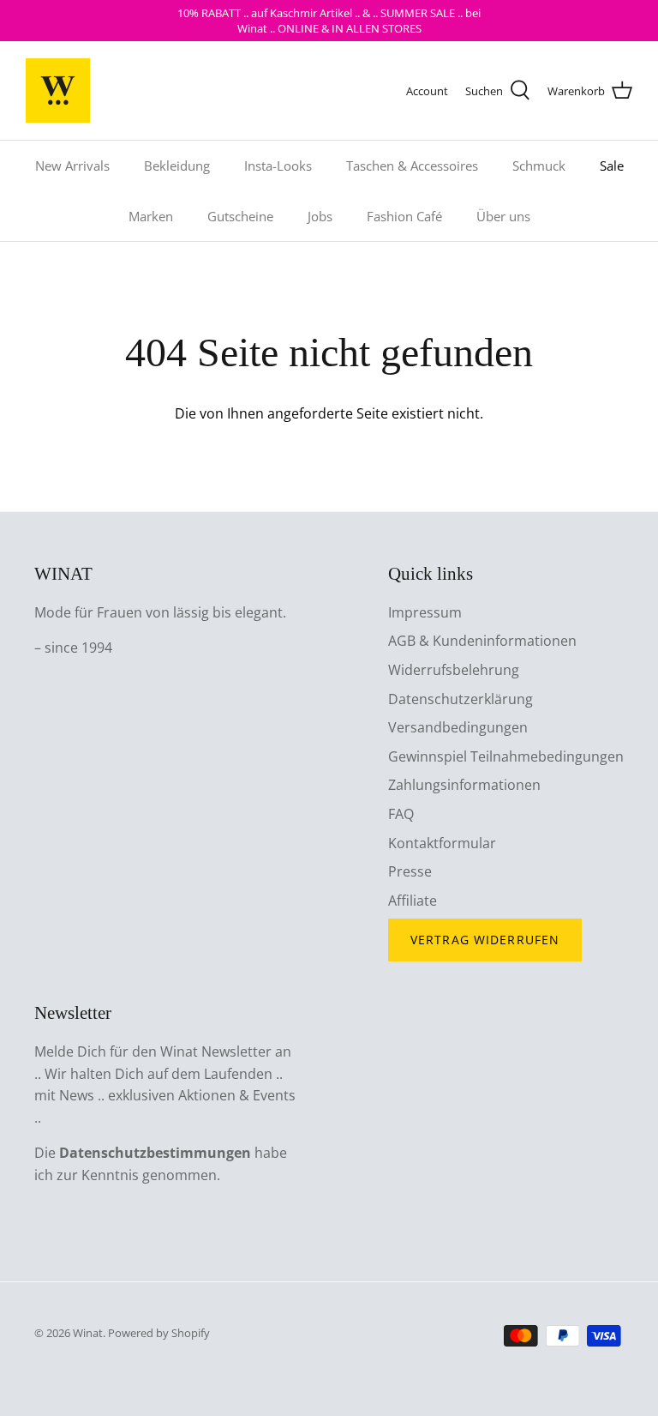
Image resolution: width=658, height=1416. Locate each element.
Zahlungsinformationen (464, 784)
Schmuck (538, 165)
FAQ (401, 813)
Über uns (503, 216)
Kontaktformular (442, 843)
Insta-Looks (278, 165)
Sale (612, 165)
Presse (410, 871)
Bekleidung (177, 165)
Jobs (320, 216)
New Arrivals (72, 165)
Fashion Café (404, 216)
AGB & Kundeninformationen (482, 640)
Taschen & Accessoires (412, 165)
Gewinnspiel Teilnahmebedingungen (506, 756)
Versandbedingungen (458, 727)
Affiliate (412, 900)
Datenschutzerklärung (460, 699)
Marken (151, 216)
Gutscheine (240, 216)
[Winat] (58, 90)
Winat (88, 1333)
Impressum (425, 612)
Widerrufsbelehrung (453, 669)
